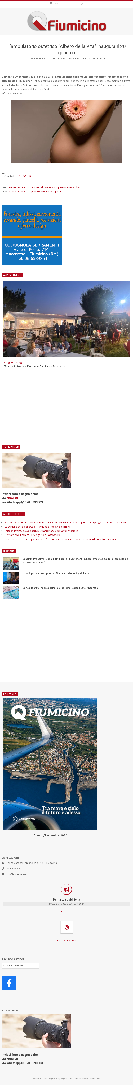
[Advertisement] (66, 409)
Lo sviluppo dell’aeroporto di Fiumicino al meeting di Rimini (37, 526)
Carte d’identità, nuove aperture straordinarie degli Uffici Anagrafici (41, 530)
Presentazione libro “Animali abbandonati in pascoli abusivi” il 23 (44, 187)
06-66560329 (14, 868)
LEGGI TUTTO (66, 911)
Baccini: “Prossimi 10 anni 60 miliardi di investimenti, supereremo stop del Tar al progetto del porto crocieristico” (67, 522)
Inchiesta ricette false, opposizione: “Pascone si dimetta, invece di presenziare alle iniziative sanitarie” (60, 539)
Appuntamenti (80, 58)
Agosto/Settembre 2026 (50, 835)
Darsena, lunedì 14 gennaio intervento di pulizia (35, 191)
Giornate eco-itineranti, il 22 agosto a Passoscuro (32, 535)
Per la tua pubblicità (66, 899)
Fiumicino (102, 58)
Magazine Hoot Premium (71, 1078)
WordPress (95, 1078)
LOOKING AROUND (66, 940)
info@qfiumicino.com (18, 874)
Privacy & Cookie (40, 1078)
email (11, 498)
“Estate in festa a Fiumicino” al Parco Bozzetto (34, 366)
